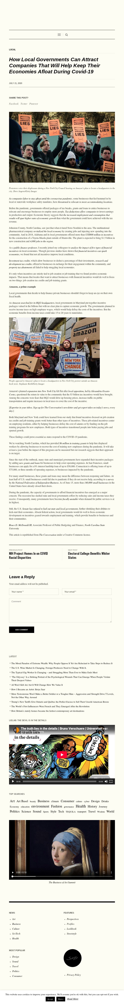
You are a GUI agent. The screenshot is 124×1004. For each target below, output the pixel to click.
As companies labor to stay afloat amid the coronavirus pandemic (40, 198)
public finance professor (25, 247)
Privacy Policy (74, 974)
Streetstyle (72, 933)
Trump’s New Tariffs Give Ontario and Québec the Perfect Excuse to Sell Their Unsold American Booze (60, 701)
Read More (72, 999)
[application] (62, 755)
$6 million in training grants (72, 443)
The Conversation (47, 534)
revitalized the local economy (47, 231)
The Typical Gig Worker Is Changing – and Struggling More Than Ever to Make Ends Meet (54, 672)
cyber (86, 801)
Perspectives (73, 919)
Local (12, 49)
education (25, 806)
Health (81, 806)
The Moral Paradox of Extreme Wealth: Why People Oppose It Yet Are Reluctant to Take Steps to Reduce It (62, 663)
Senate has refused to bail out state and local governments (50, 508)
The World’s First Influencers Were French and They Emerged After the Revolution (50, 706)
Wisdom (101, 811)
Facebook (13, 103)
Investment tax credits (19, 260)
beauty (33, 801)
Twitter (24, 103)
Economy (14, 806)
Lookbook (71, 928)
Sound (37, 811)
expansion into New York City (41, 391)
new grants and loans (29, 462)
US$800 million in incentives (99, 234)
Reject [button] (60, 999)
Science (26, 811)
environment (40, 806)
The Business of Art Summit (62, 882)
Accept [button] (50, 999)
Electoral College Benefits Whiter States (89, 555)
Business (43, 801)
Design (95, 801)
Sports (46, 811)
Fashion (56, 806)
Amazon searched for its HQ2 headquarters (33, 302)
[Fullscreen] (111, 781)
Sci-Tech (16, 933)
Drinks (105, 801)
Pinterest (33, 103)
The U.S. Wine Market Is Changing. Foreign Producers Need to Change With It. (48, 667)
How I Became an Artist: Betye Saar (28, 689)
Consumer (67, 801)
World (110, 811)
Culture (16, 928)
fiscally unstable (70, 498)
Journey (103, 806)
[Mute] (106, 781)
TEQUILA (71, 811)
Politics (15, 811)
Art (12, 801)
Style (53, 811)
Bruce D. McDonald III (20, 525)
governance (69, 806)
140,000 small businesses (96, 482)
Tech (61, 811)
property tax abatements (20, 267)
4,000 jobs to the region (41, 241)
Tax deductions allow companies (80, 211)
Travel (91, 811)
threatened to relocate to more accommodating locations (85, 201)
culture (79, 801)
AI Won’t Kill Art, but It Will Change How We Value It (37, 684)
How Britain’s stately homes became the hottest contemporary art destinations (47, 710)
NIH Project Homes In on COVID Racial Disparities (28, 555)
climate (55, 801)
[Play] (13, 781)
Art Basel (22, 801)
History (92, 806)
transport (81, 811)
